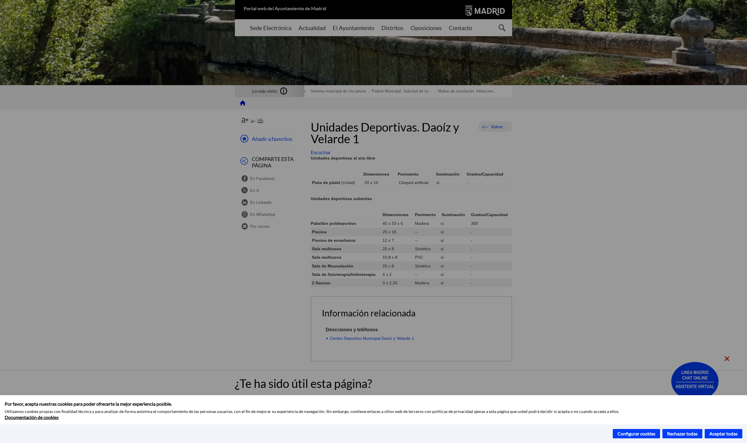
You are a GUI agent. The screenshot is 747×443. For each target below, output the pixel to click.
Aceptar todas (723, 433)
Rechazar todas (682, 433)
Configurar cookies (636, 433)
